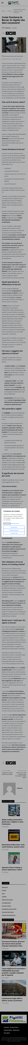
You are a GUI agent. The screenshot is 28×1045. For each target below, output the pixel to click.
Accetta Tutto (14, 533)
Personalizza (14, 527)
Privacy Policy (15, 523)
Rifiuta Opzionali (14, 530)
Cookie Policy (6, 523)
